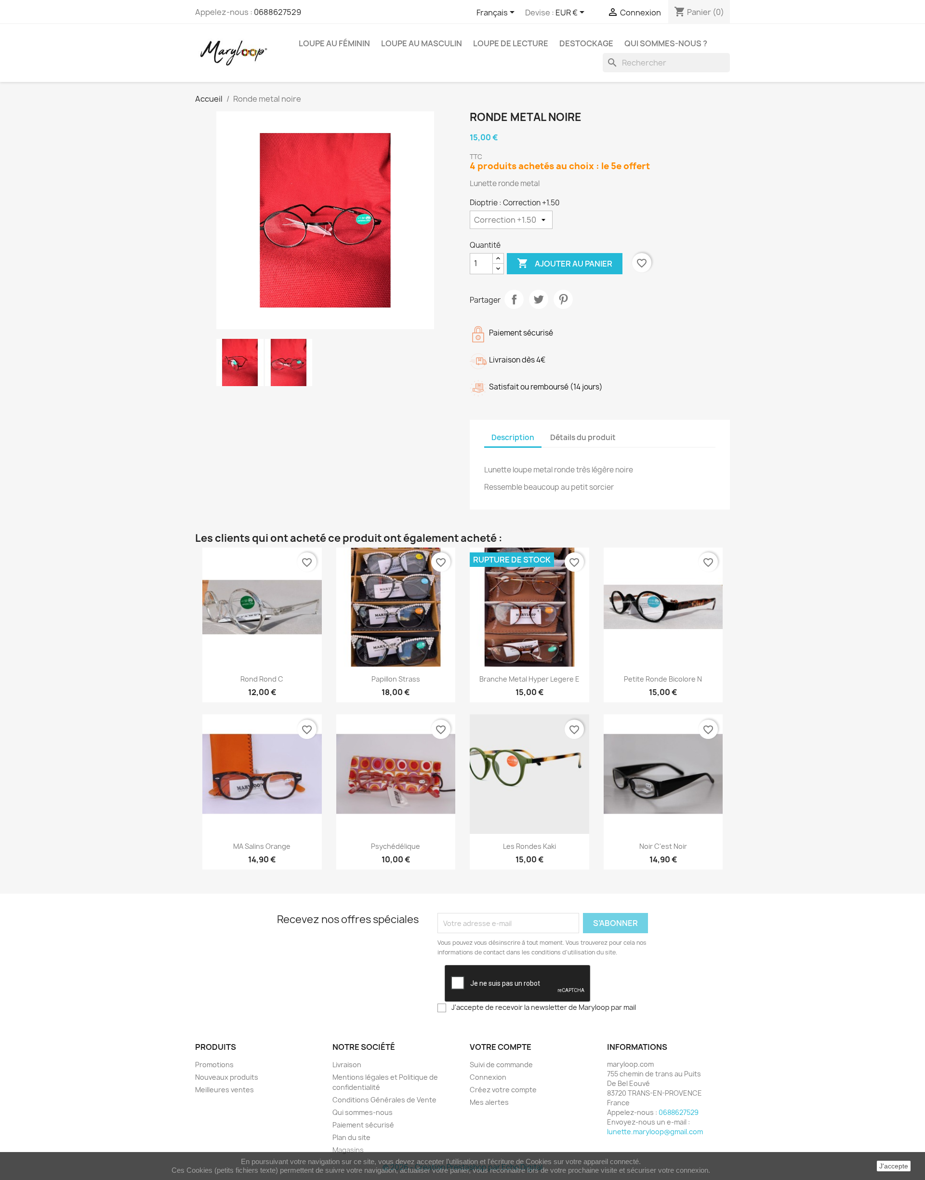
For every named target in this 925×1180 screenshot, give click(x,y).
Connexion (488, 1077)
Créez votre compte (503, 1089)
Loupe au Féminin (334, 43)
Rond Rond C (261, 679)
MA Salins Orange (262, 846)
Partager (514, 299)
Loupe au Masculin (421, 43)
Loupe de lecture (510, 43)
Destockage (586, 43)
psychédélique (395, 846)
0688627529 (277, 12)
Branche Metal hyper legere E (529, 679)
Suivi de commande (501, 1064)
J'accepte (893, 1166)
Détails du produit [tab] (583, 437)
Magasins (348, 1149)
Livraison (346, 1064)
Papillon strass (395, 679)
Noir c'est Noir (663, 846)
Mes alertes (489, 1102)
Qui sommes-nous (362, 1112)
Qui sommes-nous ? (665, 43)
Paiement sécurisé (363, 1124)
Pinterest (563, 299)
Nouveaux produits (226, 1077)
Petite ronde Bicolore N (663, 679)
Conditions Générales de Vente (384, 1099)
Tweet (538, 299)
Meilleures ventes (224, 1089)
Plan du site (351, 1137)
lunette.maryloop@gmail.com (655, 1131)
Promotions (214, 1064)
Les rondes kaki (529, 846)
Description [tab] (512, 437)
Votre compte (500, 1047)
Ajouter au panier (564, 263)
